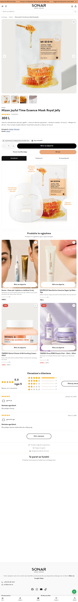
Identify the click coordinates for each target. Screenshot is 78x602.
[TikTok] (45, 589)
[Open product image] (6, 99)
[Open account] (72, 6)
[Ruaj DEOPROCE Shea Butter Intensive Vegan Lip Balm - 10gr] (73, 242)
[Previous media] (4, 56)
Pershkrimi (14, 158)
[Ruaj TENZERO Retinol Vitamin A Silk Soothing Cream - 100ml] (35, 305)
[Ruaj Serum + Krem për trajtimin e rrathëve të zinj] (35, 242)
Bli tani (58, 152)
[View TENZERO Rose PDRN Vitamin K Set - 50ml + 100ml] (58, 327)
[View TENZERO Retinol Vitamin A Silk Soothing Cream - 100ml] (20, 327)
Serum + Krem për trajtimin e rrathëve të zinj (18, 290)
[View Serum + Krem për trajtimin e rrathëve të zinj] (20, 264)
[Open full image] (73, 22)
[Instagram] (37, 589)
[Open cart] (75, 6)
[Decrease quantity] (4, 146)
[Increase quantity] (13, 146)
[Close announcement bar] (76, 2)
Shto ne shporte (46, 146)
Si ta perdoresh (64, 158)
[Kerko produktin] (75, 11)
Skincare (17, 129)
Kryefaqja (4, 17)
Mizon (3, 107)
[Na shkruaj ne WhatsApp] (74, 592)
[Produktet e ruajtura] (6, 6)
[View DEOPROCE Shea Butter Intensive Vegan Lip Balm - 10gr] (58, 264)
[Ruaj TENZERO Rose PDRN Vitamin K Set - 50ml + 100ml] (73, 305)
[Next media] (73, 56)
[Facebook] (32, 589)
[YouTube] (41, 589)
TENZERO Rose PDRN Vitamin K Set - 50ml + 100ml (58, 353)
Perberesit (39, 158)
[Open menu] (2, 6)
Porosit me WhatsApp (20, 152)
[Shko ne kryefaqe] (39, 6)
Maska (11, 17)
